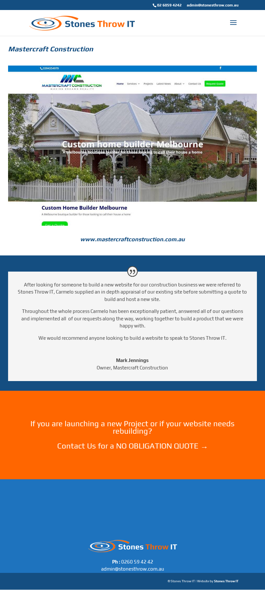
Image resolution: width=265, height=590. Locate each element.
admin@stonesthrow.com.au (212, 5)
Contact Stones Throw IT (132, 454)
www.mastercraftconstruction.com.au (132, 239)
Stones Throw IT (226, 581)
